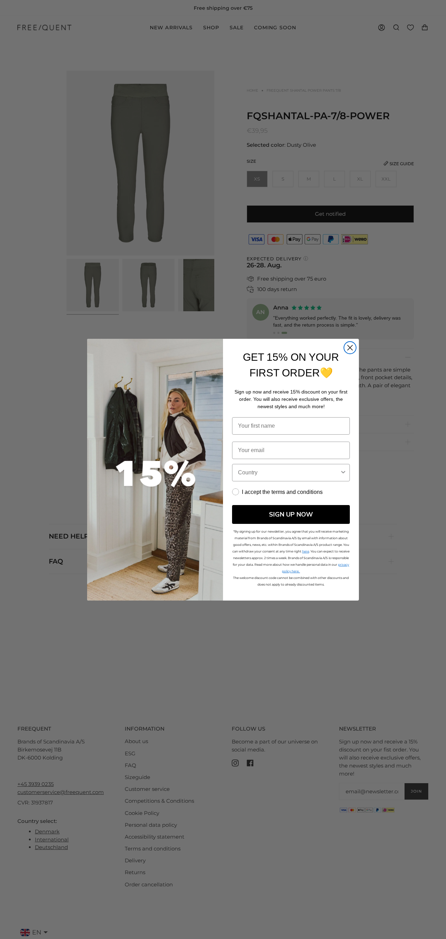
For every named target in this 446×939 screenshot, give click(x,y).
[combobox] (289, 472)
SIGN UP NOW (291, 514)
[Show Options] (343, 472)
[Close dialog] (350, 348)
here (305, 551)
